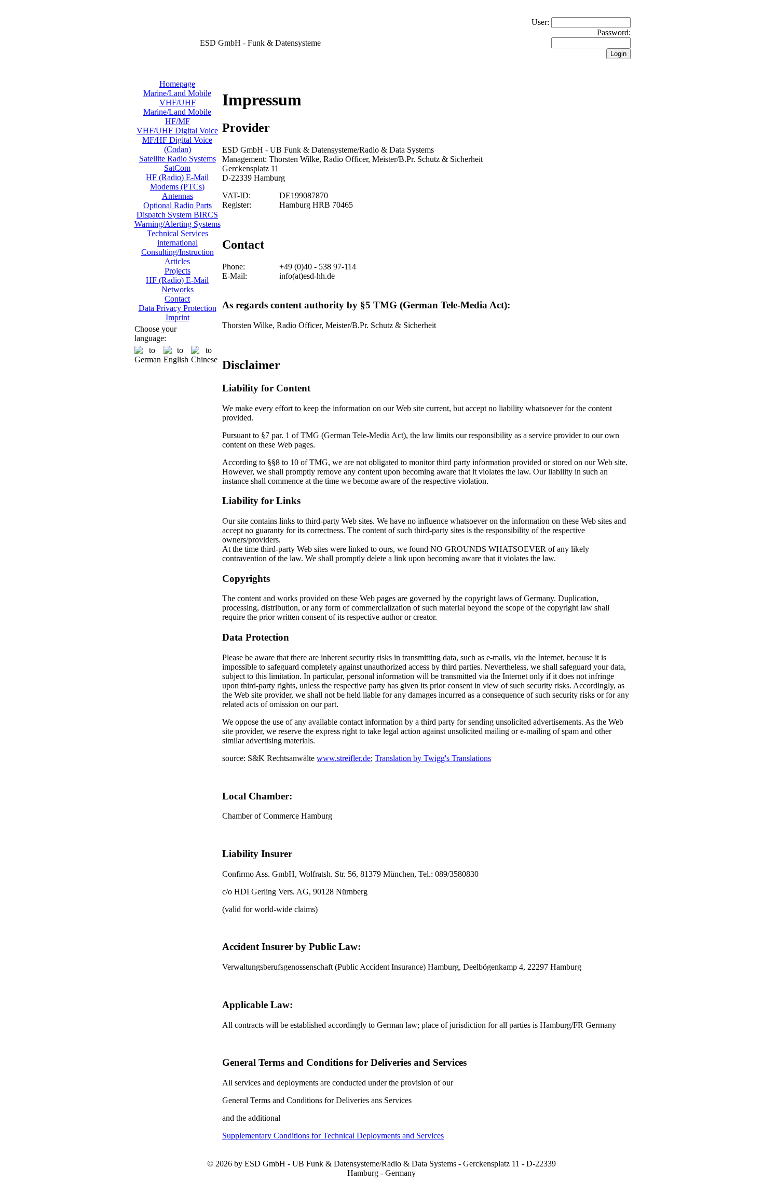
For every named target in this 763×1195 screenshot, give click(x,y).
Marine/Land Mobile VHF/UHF (177, 98)
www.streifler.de (344, 758)
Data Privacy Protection (177, 308)
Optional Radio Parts (177, 205)
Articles (177, 261)
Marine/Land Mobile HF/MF (177, 116)
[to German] (147, 355)
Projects (177, 270)
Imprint (177, 317)
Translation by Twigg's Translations (433, 758)
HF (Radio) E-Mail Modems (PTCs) (177, 182)
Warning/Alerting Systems (177, 224)
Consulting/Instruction (177, 252)
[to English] (176, 355)
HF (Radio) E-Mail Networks (177, 285)
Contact (177, 298)
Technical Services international (177, 238)
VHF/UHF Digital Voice (177, 130)
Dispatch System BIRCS (177, 214)
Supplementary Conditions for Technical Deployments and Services (333, 1135)
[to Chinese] (204, 355)
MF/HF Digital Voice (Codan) (177, 144)
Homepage (177, 83)
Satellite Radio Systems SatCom (177, 163)
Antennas (177, 196)
